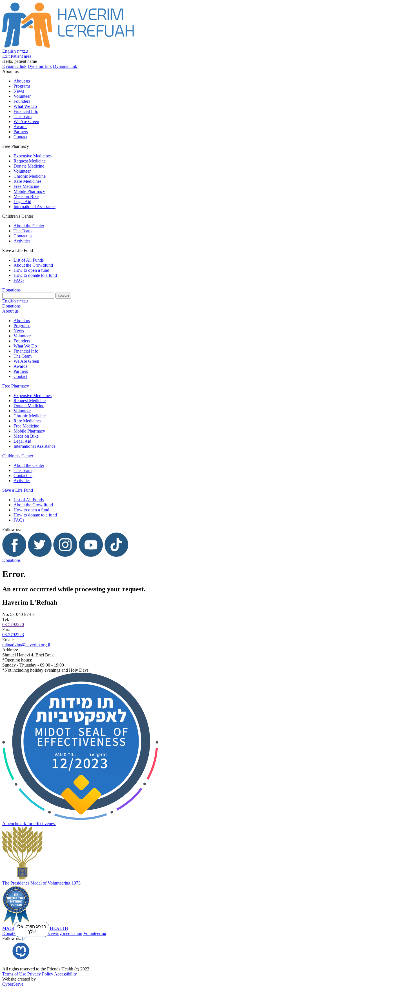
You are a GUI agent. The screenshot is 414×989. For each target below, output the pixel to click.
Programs (22, 86)
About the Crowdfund (33, 265)
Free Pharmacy (15, 386)
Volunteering (94, 933)
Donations (11, 290)
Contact (20, 136)
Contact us (23, 235)
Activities (22, 241)
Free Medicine (26, 186)
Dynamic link (14, 66)
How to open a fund (31, 270)
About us (22, 81)
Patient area (21, 56)
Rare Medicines (27, 181)
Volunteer (22, 96)
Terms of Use (14, 974)
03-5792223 (13, 634)
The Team (23, 116)
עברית (22, 51)
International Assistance (34, 206)
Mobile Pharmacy (29, 191)
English (9, 51)
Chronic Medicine (30, 176)
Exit (6, 56)
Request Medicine (30, 161)
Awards (20, 126)
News (19, 91)
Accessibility (65, 974)
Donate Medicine (29, 166)
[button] (207, 61)
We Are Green (26, 121)
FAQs (19, 280)
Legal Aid (22, 201)
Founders (22, 101)
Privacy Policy (40, 974)
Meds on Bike (26, 196)
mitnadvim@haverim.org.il (26, 644)
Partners (21, 131)
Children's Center (17, 455)
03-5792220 (13, 624)
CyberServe (12, 984)
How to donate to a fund (35, 275)
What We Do (25, 106)
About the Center (29, 225)
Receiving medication (63, 933)
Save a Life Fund (17, 490)
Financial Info (26, 111)
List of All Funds (29, 260)
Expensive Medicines (33, 155)
